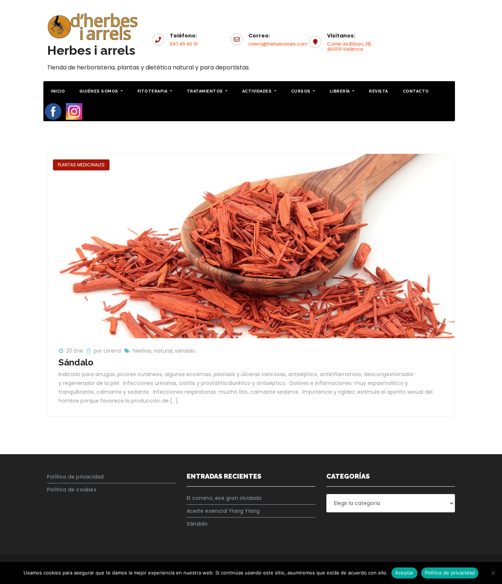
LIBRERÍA (340, 91)
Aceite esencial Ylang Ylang (223, 511)
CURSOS (301, 91)
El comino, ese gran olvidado (224, 498)
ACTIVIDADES (257, 91)
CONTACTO (416, 91)
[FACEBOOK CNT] (53, 111)
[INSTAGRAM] (74, 111)
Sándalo (75, 362)
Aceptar (404, 573)
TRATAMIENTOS (206, 91)
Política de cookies (71, 489)
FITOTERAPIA (153, 91)
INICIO (58, 91)
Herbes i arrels (91, 50)
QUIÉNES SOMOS (99, 91)
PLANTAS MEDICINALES (81, 165)
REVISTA (378, 91)
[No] (492, 573)
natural (163, 350)
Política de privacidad (75, 476)
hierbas (142, 350)
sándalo (185, 350)
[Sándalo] (251, 245)
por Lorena (108, 350)
